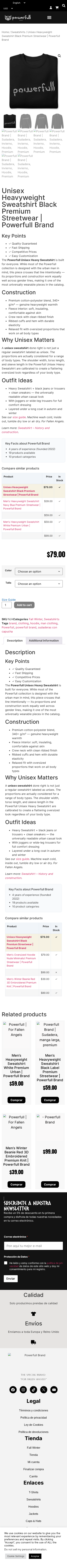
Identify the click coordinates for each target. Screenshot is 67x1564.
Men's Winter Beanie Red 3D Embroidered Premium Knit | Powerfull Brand (21, 983)
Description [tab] (15, 640)
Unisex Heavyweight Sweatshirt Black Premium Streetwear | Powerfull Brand (20, 491)
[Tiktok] (33, 1389)
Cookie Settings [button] (15, 1556)
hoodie (34, 623)
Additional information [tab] (44, 640)
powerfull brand (26, 627)
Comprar (16, 1100)
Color (8, 570)
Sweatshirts (18, 32)
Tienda (33, 1454)
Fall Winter (35, 619)
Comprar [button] (16, 1184)
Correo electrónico (16, 1236)
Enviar (10, 1278)
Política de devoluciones (33, 1432)
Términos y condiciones (33, 1410)
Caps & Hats (33, 1521)
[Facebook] (13, 1389)
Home (5, 32)
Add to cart (24, 605)
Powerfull (8, 627)
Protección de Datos (16, 1256)
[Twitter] (43, 1389)
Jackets (33, 1513)
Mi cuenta (34, 1462)
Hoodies (33, 1506)
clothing (23, 623)
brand (13, 623)
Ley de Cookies (33, 1424)
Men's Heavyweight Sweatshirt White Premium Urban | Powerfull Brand (21, 525)
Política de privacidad (33, 1417)
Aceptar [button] (35, 1556)
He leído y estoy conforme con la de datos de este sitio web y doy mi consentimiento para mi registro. (36, 1266)
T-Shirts (33, 1492)
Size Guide (9, 599)
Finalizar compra (33, 1469)
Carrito (33, 1476)
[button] (63, 6)
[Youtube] (54, 1389)
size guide (19, 417)
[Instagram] (23, 1389)
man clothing (49, 623)
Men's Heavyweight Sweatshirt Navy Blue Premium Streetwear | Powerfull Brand (21, 505)
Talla (8, 583)
